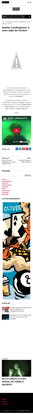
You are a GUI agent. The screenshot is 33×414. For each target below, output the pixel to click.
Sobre (4, 401)
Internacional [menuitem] (6, 185)
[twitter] (28, 2)
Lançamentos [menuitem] (6, 181)
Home (4, 21)
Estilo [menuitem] (4, 189)
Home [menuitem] (4, 179)
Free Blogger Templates (23, 410)
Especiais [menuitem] (5, 194)
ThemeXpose (13, 410)
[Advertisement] (16, 339)
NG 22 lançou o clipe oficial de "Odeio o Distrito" (14, 381)
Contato (5, 404)
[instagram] (30, 2)
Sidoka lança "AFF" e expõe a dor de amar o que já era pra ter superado (20, 317)
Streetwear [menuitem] (6, 190)
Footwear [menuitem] (5, 192)
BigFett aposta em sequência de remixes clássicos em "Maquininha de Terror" (20, 309)
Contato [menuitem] (5, 187)
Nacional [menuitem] (5, 183)
